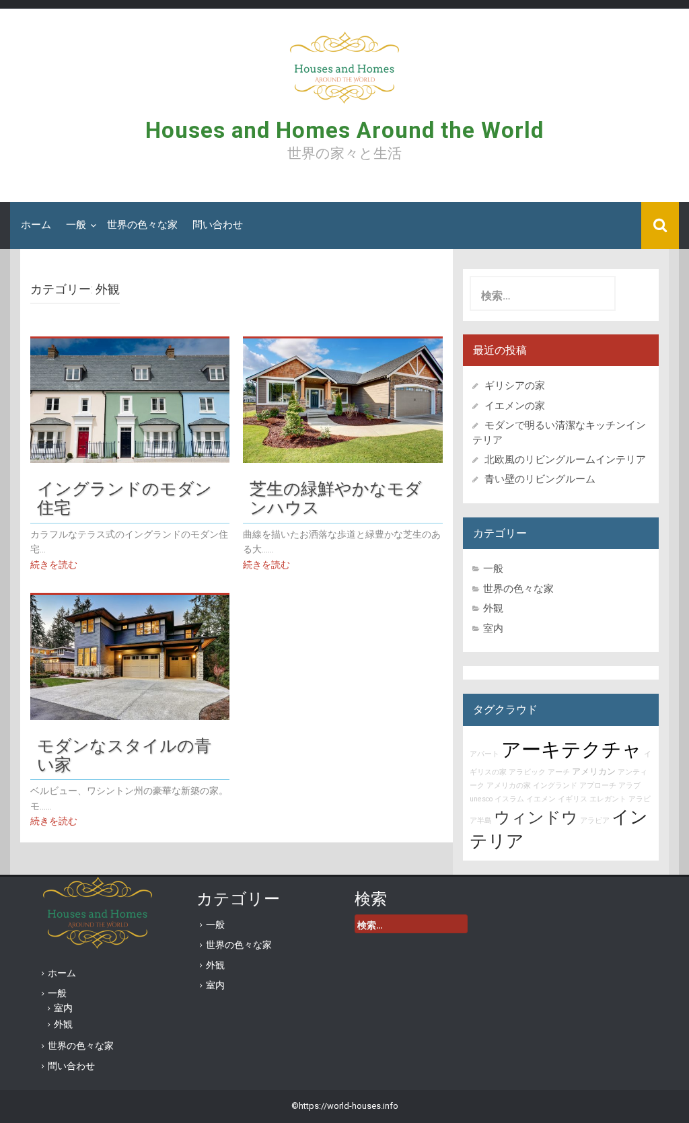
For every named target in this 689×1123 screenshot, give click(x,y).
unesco (481, 799)
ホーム (36, 225)
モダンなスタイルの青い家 (124, 753)
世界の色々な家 (142, 225)
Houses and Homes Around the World (344, 130)
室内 (493, 628)
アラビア (595, 820)
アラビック (527, 772)
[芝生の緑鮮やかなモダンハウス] (342, 399)
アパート (484, 754)
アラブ (629, 785)
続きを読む (53, 564)
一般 (76, 225)
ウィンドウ (536, 817)
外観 (493, 608)
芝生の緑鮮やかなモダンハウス (336, 496)
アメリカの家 (508, 785)
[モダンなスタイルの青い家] (129, 656)
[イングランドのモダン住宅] (129, 399)
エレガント (607, 799)
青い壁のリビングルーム (539, 479)
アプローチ (597, 785)
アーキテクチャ (571, 749)
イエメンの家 (514, 406)
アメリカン (594, 771)
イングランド (555, 785)
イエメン (541, 799)
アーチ (559, 772)
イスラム (509, 799)
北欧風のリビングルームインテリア (565, 460)
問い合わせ (217, 225)
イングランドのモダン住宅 (124, 496)
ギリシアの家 (519, 385)
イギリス (572, 799)
